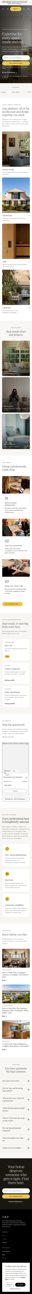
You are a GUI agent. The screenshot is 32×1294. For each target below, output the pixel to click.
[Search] (24, 9)
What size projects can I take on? (12, 1139)
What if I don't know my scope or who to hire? (13, 1119)
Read (3, 1254)
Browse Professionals (9, 72)
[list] (16, 767)
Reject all (9, 1284)
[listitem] (15, 768)
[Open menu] (28, 9)
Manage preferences (15, 1288)
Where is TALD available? (11, 1148)
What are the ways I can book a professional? (13, 1099)
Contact (4, 1242)
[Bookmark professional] (26, 777)
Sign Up (15, 9)
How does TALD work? (10, 1081)
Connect (15, 791)
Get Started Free (16, 63)
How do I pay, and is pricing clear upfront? (12, 1089)
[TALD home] (3, 9)
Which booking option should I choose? (13, 1109)
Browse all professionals (16, 799)
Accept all (20, 1284)
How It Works (6, 1251)
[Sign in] (7, 9)
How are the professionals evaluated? (11, 1129)
